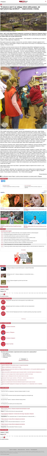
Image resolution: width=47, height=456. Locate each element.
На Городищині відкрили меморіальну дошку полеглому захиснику (17, 234)
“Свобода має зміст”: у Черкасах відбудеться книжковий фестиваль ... (20, 274)
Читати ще (23, 318)
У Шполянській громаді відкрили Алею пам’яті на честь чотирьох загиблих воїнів (19, 237)
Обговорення (4, 406)
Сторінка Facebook (10, 326)
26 (42, 293)
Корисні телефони (13, 449)
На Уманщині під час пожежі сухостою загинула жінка (11, 403)
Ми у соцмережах (5, 323)
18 (29, 293)
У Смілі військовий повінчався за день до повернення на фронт (16, 235)
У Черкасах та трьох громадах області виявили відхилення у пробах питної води (17, 373)
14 (22, 293)
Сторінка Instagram (10, 338)
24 (39, 293)
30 (2, 294)
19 (30, 293)
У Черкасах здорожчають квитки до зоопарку (11, 186)
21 (34, 293)
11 (17, 293)
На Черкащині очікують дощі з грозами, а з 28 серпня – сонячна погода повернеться (17, 377)
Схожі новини (4, 387)
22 (35, 293)
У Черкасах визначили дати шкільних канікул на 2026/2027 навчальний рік (18, 242)
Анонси (3, 265)
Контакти (28, 449)
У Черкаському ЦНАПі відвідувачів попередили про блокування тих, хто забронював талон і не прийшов (21, 383)
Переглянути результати (23, 360)
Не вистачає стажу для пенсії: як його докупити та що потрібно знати (19, 300)
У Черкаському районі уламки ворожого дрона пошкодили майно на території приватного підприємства (24, 246)
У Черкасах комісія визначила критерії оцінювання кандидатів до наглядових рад (17, 395)
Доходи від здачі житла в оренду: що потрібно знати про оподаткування (20, 306)
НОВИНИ (3, 228)
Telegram (40, 176)
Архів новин (4, 286)
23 (37, 293)
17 (27, 293)
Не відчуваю (5, 357)
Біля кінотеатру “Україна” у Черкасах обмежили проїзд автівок (13, 399)
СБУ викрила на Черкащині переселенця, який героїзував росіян (13, 379)
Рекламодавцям (34, 449)
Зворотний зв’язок (21, 449)
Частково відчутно (6, 354)
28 (45, 293)
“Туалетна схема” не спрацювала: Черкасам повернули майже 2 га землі (15, 391)
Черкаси (4, 1)
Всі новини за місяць (4, 296)
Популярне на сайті (6, 363)
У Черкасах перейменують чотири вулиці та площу (11, 367)
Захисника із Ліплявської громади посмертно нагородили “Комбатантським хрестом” (20, 240)
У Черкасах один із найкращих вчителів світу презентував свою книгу (14, 375)
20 (32, 293)
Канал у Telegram (10, 332)
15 (24, 293)
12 (19, 293)
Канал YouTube (9, 343)
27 (44, 293)
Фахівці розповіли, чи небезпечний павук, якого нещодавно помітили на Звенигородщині (21, 232)
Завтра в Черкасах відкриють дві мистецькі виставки (17, 280)
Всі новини (23, 249)
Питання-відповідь (6, 298)
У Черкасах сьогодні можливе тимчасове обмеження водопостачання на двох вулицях (18, 381)
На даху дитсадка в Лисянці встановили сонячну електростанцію (16, 239)
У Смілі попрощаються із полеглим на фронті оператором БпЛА (17, 244)
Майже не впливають (7, 355)
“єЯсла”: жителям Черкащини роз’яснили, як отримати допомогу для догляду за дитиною (23, 311)
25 (40, 293)
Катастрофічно (6, 353)
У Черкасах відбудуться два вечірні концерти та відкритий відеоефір (20, 267)
